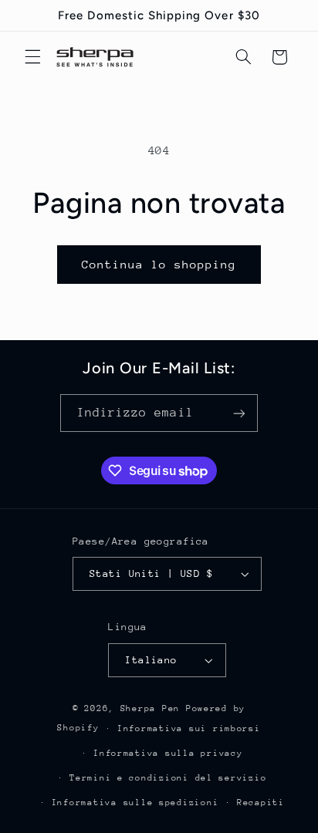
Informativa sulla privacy (167, 753)
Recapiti (261, 803)
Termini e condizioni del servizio (167, 778)
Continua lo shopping (159, 264)
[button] (32, 57)
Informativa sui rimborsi (189, 728)
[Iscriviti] (239, 413)
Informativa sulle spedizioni (135, 803)
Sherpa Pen (153, 708)
